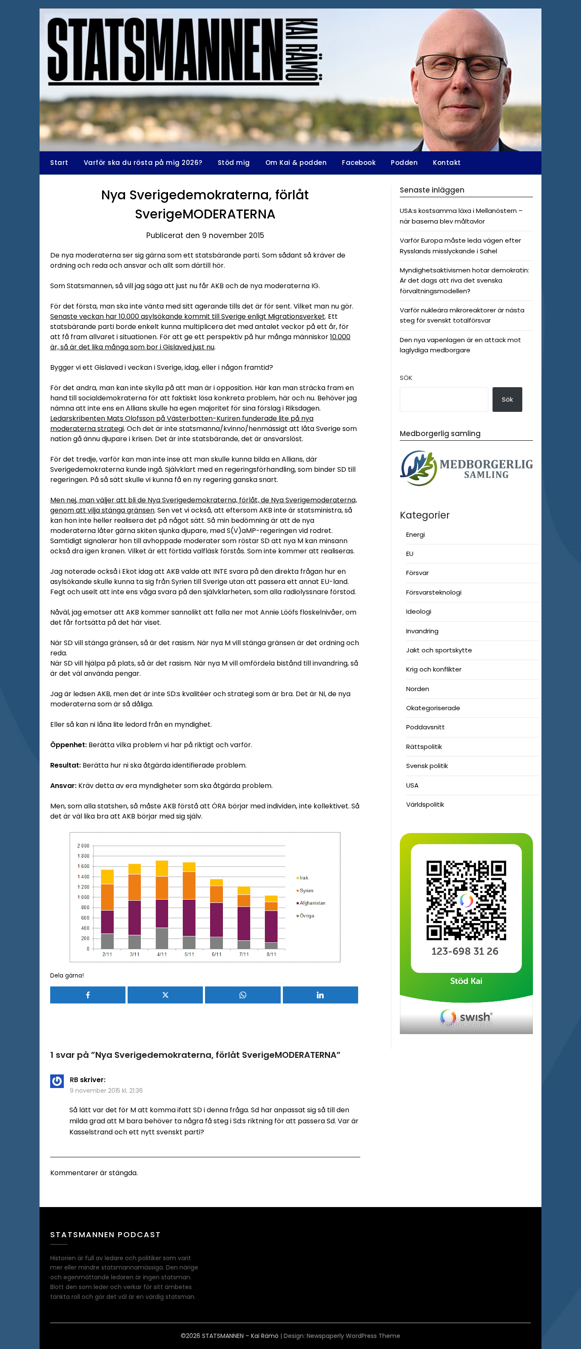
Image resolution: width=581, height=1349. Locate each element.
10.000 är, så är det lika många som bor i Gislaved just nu (200, 342)
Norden (417, 688)
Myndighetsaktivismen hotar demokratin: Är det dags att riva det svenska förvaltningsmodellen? (464, 280)
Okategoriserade (433, 707)
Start (59, 162)
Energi (415, 534)
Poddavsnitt (425, 727)
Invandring (422, 630)
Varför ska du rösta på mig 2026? (143, 162)
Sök (406, 377)
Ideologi (418, 611)
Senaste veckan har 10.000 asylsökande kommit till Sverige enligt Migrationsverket (187, 316)
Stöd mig (234, 162)
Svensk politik (427, 765)
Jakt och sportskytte (439, 650)
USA (412, 785)
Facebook (359, 162)
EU (409, 553)
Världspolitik (425, 804)
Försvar (417, 572)
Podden (404, 162)
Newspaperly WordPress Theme (353, 1336)
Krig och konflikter (433, 669)
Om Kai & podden (296, 162)
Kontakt (447, 162)
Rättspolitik (424, 746)
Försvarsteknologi (433, 592)
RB (74, 1080)
